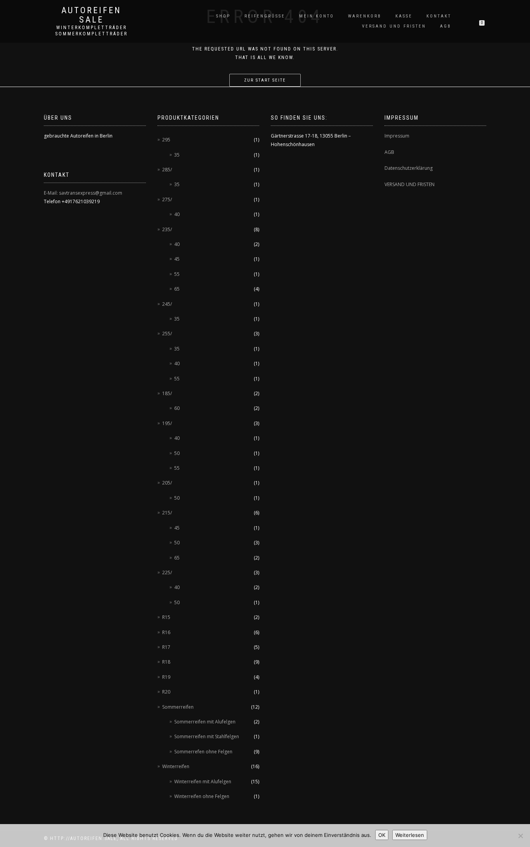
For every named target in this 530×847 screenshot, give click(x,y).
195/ (167, 423)
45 (177, 259)
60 (177, 408)
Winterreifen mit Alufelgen (202, 781)
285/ (167, 169)
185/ (167, 393)
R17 (166, 647)
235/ (167, 229)
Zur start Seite (265, 80)
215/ (167, 512)
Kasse (403, 16)
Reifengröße (264, 16)
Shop (223, 16)
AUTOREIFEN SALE (91, 15)
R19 (166, 677)
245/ (167, 304)
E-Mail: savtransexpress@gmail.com (83, 193)
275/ (167, 199)
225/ (167, 572)
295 (166, 139)
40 (177, 214)
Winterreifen (175, 766)
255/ (167, 333)
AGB (445, 26)
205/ (167, 482)
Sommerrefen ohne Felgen (203, 751)
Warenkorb (364, 16)
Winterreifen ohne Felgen (201, 796)
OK (381, 835)
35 (177, 155)
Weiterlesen (409, 835)
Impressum (397, 135)
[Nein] (520, 836)
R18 (166, 662)
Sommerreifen (178, 707)
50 (177, 453)
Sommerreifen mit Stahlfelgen (206, 736)
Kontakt (438, 16)
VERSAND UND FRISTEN (410, 184)
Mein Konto (316, 16)
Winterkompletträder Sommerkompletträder (91, 31)
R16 (166, 632)
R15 (166, 617)
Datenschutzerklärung (409, 168)
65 (177, 289)
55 (177, 274)
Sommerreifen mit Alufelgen (205, 721)
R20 (166, 691)
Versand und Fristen (394, 26)
